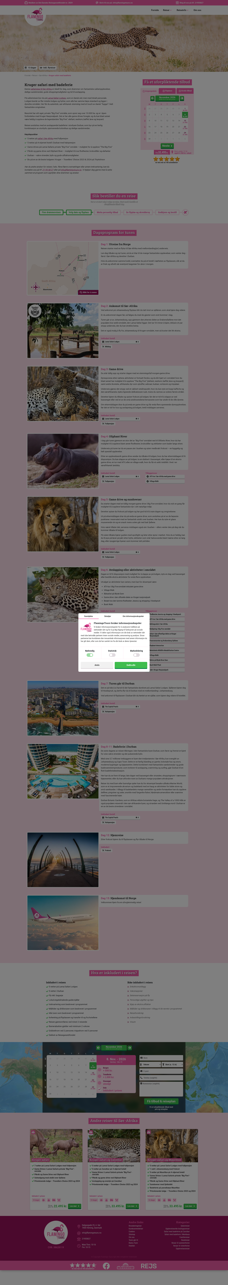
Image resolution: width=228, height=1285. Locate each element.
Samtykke (88, 616)
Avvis (97, 665)
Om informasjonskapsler (133, 616)
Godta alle (131, 665)
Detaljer (107, 616)
